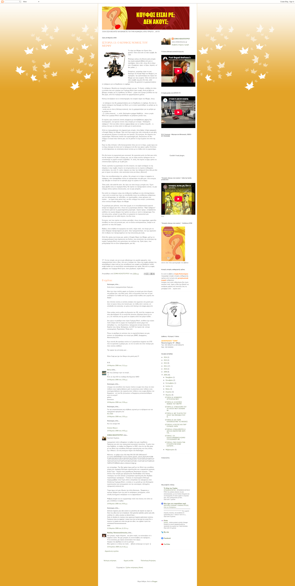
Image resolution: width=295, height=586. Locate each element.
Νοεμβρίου (169, 377)
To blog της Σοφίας (171, 488)
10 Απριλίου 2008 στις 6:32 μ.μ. (117, 547)
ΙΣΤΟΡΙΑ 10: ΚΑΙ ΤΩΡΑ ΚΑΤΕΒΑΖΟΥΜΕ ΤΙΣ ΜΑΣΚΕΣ (176, 421)
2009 (165, 372)
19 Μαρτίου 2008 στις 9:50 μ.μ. (117, 504)
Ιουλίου (168, 386)
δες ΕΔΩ (110, 414)
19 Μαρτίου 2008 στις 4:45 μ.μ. (117, 431)
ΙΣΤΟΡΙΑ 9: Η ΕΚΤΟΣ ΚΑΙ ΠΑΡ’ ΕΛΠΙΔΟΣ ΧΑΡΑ (176, 425)
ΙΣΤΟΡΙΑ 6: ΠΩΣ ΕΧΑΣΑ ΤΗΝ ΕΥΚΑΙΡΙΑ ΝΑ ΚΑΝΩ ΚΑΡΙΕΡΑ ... (175, 444)
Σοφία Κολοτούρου (181, 274)
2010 (165, 369)
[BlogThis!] (147, 274)
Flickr (166, 520)
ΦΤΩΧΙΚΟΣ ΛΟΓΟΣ (170, 490)
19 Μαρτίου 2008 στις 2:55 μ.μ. (117, 416)
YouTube (167, 544)
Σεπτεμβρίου (170, 383)
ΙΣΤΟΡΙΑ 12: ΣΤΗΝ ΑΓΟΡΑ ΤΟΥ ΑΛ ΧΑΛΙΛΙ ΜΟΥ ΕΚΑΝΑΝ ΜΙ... (176, 408)
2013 (165, 360)
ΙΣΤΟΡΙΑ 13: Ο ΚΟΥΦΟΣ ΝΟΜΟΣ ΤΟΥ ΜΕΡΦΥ (173, 403)
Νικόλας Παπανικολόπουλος (117, 533)
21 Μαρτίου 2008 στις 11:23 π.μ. (118, 528)
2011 (165, 366)
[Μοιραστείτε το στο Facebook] (151, 274)
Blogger (154, 581)
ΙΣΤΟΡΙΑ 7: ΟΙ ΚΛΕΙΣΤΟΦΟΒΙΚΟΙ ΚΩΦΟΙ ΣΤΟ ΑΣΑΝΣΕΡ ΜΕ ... (175, 437)
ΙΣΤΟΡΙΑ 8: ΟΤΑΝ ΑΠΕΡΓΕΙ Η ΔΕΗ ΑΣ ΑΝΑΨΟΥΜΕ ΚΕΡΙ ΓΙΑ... (175, 431)
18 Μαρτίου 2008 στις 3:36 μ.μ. (117, 402)
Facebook (167, 538)
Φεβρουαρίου (170, 449)
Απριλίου (169, 392)
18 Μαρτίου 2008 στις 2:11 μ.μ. (117, 365)
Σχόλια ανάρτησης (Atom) (134, 567)
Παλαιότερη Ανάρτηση (148, 560)
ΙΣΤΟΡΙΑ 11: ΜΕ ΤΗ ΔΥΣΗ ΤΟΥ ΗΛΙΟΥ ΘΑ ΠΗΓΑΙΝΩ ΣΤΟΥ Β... (175, 415)
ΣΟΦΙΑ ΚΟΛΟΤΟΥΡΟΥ (115, 435)
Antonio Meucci (112, 428)
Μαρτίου (169, 395)
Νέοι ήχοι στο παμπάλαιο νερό (175, 503)
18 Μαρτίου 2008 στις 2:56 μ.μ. (117, 380)
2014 (165, 357)
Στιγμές (166, 522)
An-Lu (109, 370)
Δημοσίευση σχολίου (112, 551)
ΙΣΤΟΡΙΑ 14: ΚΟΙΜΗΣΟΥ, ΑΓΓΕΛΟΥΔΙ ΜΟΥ (173, 398)
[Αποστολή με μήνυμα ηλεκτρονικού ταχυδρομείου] (145, 274)
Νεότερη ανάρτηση (110, 560)
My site (166, 532)
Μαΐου (168, 389)
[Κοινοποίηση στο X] (149, 274)
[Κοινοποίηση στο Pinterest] (154, 274)
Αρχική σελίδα (128, 560)
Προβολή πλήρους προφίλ (180, 45)
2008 (165, 375)
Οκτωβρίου (169, 380)
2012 (165, 363)
